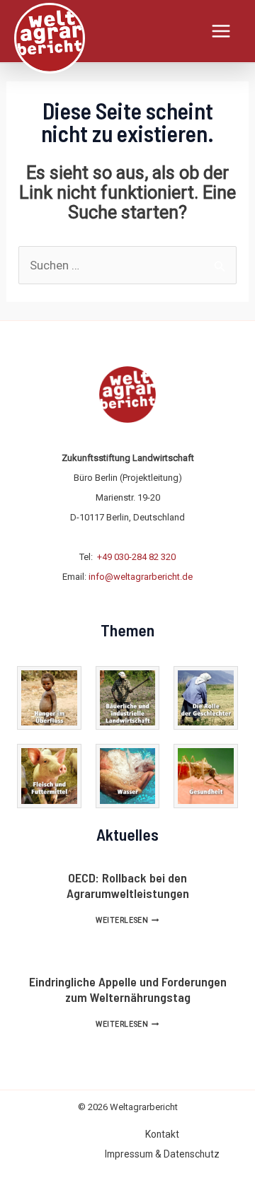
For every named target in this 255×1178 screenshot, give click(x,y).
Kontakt (162, 1134)
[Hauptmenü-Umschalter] (222, 31)
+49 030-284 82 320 (136, 557)
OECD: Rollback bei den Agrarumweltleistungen (128, 885)
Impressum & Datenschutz (162, 1154)
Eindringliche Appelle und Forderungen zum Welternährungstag (128, 989)
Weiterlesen (127, 920)
